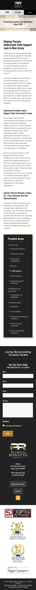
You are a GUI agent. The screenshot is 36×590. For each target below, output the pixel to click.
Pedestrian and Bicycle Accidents (19, 318)
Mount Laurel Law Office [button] (18, 484)
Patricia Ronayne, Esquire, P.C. (17, 581)
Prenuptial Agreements (15, 260)
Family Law (14, 245)
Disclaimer (6, 421)
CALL (30, 12)
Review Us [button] (18, 491)
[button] (6, 12)
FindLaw (25, 587)
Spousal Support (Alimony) (17, 282)
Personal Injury (15, 303)
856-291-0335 (10, 213)
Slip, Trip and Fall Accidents (17, 332)
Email (5, 381)
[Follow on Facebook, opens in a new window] (18, 498)
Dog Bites (14, 307)
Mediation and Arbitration (14, 290)
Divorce (14, 266)
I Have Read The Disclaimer (13, 426)
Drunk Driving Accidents (16, 325)
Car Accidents (16, 312)
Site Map (13, 585)
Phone (4, 391)
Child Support (16, 271)
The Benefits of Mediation (16, 296)
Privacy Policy (22, 585)
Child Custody (16, 276)
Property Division (17, 254)
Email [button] (19, 12)
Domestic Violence (18, 249)
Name (4, 372)
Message (5, 401)
